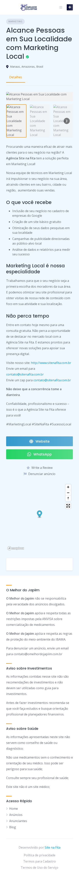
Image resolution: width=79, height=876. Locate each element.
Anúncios (15, 815)
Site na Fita (52, 847)
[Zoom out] (68, 492)
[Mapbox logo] (15, 548)
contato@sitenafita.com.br (25, 374)
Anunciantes (18, 821)
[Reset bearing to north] (68, 498)
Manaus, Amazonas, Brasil (26, 66)
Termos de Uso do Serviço (39, 867)
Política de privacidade (39, 855)
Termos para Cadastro (39, 861)
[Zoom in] (68, 487)
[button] (39, 514)
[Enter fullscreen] (68, 506)
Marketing (15, 21)
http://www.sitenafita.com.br (51, 363)
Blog (12, 827)
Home (13, 808)
